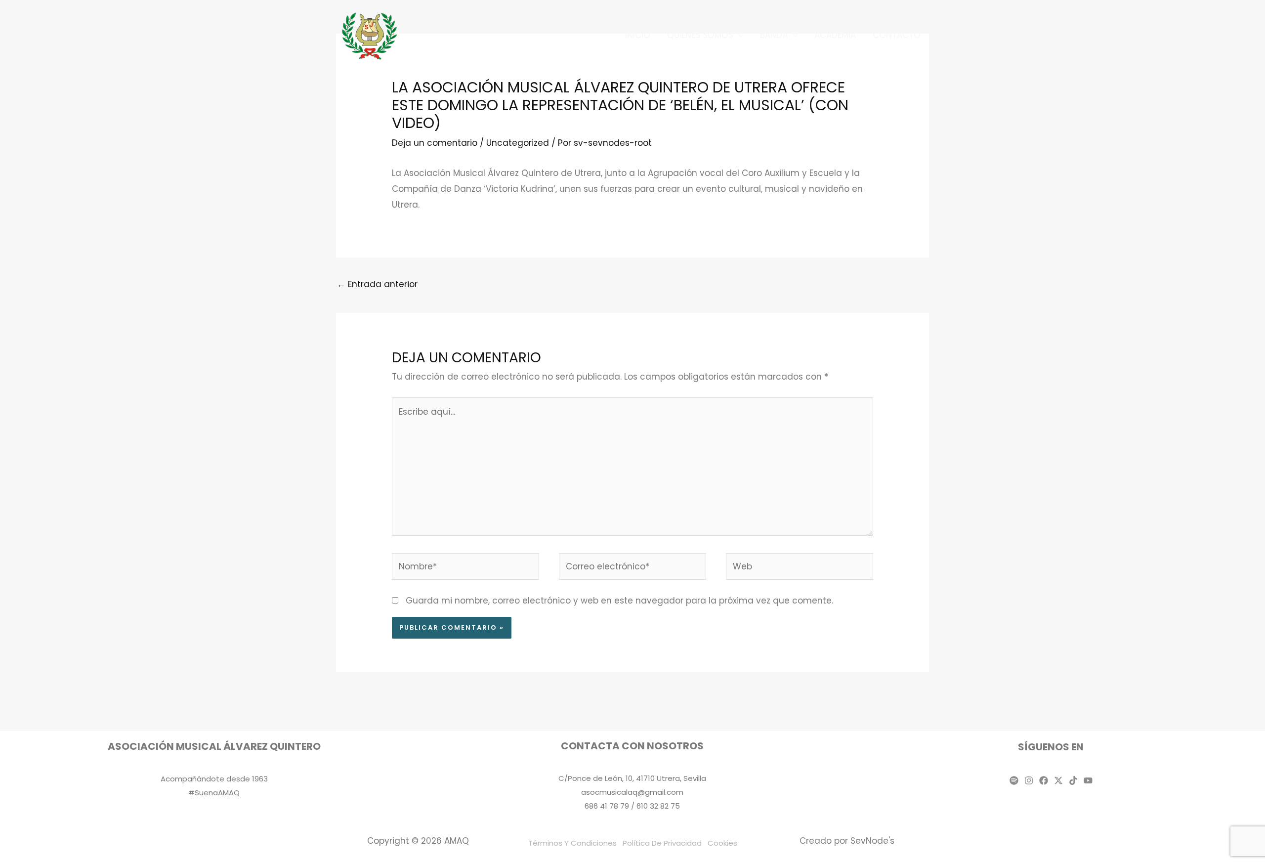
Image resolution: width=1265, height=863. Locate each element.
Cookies (722, 843)
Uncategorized (517, 143)
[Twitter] (1058, 780)
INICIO (637, 35)
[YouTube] (1088, 780)
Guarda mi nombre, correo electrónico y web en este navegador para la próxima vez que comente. (619, 600)
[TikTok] (1073, 780)
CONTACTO (897, 35)
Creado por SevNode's (847, 841)
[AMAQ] (370, 35)
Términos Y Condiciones (572, 843)
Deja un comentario (434, 143)
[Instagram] (1028, 780)
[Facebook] (1043, 780)
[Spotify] (1014, 780)
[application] (738, 35)
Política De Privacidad (662, 843)
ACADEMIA (835, 35)
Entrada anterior (377, 284)
